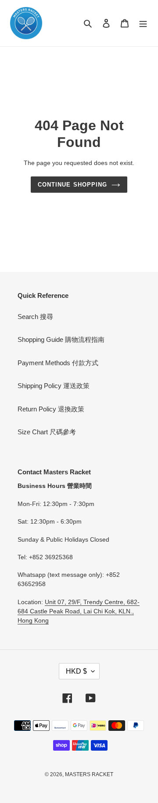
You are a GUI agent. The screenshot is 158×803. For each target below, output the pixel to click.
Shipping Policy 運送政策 (54, 385)
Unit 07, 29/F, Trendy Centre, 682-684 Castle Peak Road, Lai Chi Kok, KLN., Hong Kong (79, 611)
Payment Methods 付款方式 (58, 363)
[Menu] (143, 23)
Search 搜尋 (35, 316)
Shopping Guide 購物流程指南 (61, 339)
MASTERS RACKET (89, 774)
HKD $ (76, 671)
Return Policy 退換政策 (51, 409)
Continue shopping (72, 184)
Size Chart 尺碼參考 (47, 432)
